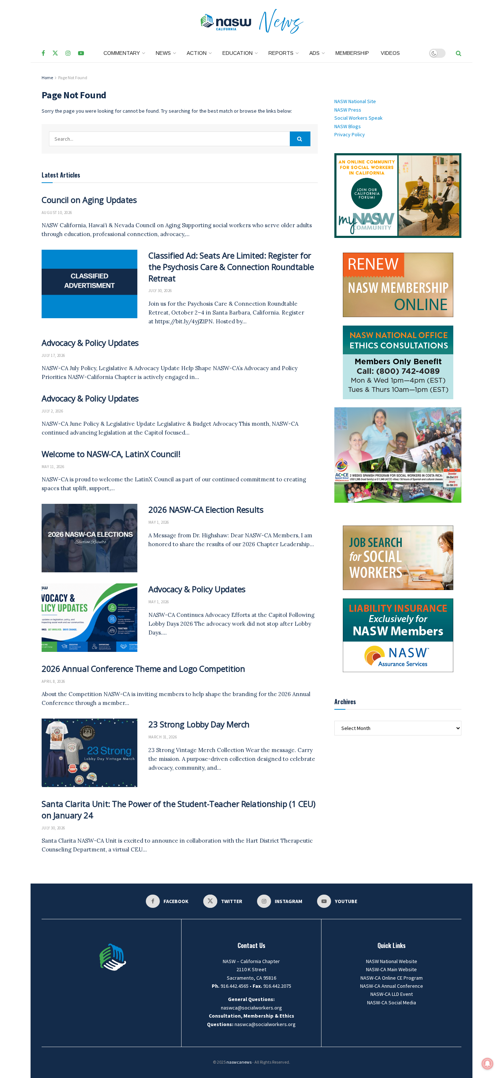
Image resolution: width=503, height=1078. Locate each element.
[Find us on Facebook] (43, 53)
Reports (280, 53)
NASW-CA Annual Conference (391, 986)
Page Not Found (72, 77)
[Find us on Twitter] (55, 53)
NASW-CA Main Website (391, 969)
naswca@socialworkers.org (251, 1007)
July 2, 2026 (52, 411)
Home (47, 77)
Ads (314, 53)
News (163, 53)
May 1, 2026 (158, 522)
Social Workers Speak (358, 118)
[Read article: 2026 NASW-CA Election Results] (89, 538)
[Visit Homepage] (251, 22)
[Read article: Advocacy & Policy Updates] (89, 617)
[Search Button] (458, 53)
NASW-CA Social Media (391, 1002)
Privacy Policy (349, 134)
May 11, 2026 (53, 466)
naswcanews (239, 1062)
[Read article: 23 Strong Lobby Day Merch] (89, 753)
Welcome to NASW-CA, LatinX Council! (111, 453)
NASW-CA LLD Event (391, 994)
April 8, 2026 (53, 681)
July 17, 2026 (53, 355)
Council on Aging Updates (89, 199)
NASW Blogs (347, 126)
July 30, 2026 (160, 290)
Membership (352, 53)
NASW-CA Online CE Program (391, 978)
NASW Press (347, 109)
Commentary (121, 53)
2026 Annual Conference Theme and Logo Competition (143, 668)
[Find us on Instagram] (68, 53)
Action (197, 53)
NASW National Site (355, 101)
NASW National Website (391, 961)
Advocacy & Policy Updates (90, 342)
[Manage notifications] (487, 1064)
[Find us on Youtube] (81, 53)
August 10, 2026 (57, 212)
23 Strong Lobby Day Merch (199, 724)
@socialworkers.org (273, 1024)
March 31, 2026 (162, 737)
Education (237, 53)
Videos (390, 53)
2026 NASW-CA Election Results (205, 509)
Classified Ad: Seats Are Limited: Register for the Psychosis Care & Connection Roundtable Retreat (231, 267)
